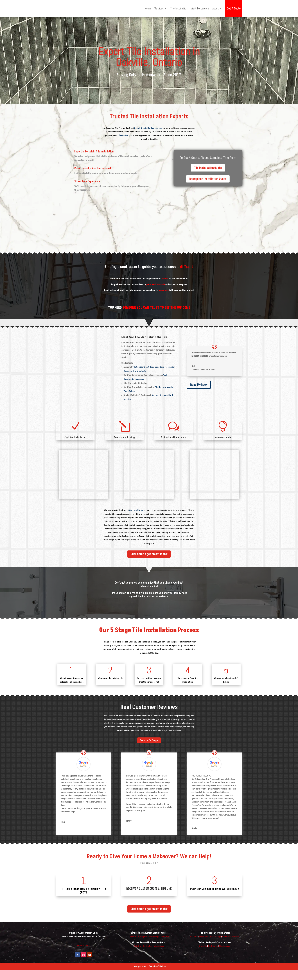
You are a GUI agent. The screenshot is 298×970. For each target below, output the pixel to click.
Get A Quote (234, 8)
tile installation (136, 510)
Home (147, 8)
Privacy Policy (83, 945)
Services (159, 8)
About (215, 8)
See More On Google (149, 740)
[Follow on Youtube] (89, 954)
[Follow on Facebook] (77, 954)
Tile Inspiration (178, 8)
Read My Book (198, 385)
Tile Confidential (124, 135)
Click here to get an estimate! (149, 554)
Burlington (142, 936)
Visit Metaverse (200, 8)
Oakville (132, 936)
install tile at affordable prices (148, 128)
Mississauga (154, 936)
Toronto (235, 936)
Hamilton (165, 936)
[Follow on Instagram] (83, 954)
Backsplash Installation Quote (207, 179)
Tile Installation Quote (208, 168)
